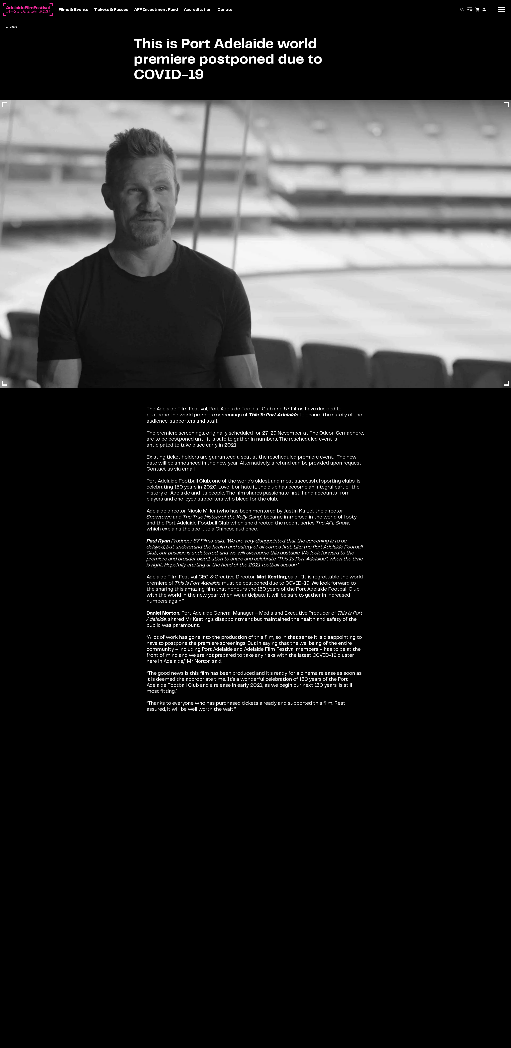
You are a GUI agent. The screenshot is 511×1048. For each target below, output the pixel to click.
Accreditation (198, 9)
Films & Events (73, 9)
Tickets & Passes (111, 9)
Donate (225, 9)
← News (11, 27)
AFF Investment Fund (156, 9)
